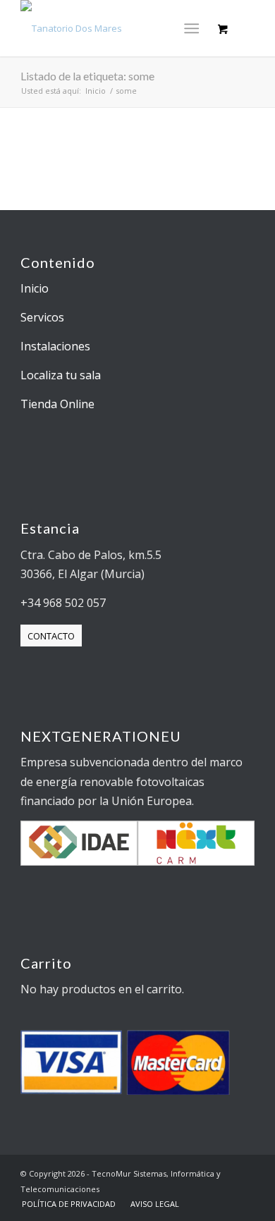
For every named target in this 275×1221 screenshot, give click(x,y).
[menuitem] (194, 28)
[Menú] (191, 28)
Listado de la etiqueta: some (87, 75)
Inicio (34, 288)
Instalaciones (55, 346)
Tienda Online (57, 404)
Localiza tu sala (60, 375)
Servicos (42, 317)
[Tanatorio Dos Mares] (113, 28)
